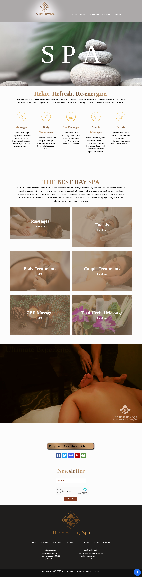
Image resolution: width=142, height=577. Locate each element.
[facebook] (58, 455)
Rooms (70, 542)
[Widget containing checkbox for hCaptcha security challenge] (71, 491)
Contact (107, 542)
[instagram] (71, 455)
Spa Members (84, 542)
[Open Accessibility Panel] (137, 572)
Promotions (58, 542)
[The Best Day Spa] (44, 14)
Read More (40, 226)
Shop (96, 542)
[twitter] (64, 455)
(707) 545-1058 (51, 559)
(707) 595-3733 (91, 559)
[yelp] (77, 455)
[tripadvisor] (83, 455)
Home (34, 542)
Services (44, 542)
